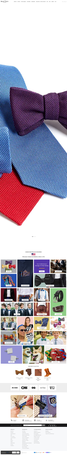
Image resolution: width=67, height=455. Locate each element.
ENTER (40, 231)
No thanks (40, 237)
